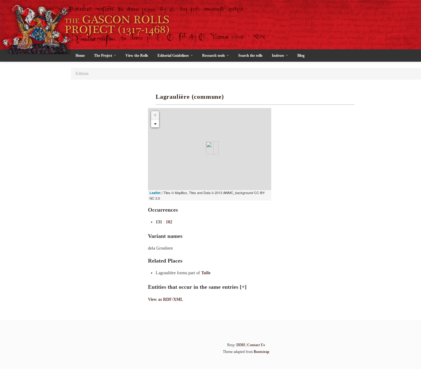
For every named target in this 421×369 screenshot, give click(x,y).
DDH (240, 345)
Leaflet (155, 192)
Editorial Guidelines (173, 55)
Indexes (278, 55)
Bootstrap (261, 352)
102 (169, 222)
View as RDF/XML (165, 299)
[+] (243, 287)
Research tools (214, 55)
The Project (103, 55)
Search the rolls (250, 55)
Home (80, 55)
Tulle (206, 273)
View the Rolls (136, 55)
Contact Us (256, 345)
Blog (301, 55)
